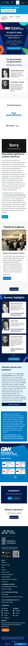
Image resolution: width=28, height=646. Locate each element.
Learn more (7, 278)
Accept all (20, 644)
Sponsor (4, 217)
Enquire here (14, 517)
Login (22, 2)
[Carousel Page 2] (14, 355)
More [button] (3, 19)
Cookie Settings (5, 577)
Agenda (11, 16)
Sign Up (5, 630)
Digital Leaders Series (7, 602)
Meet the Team (5, 565)
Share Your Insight (6, 589)
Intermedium (5, 605)
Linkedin (6, 610)
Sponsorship (4, 594)
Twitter (6, 615)
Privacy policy (20, 638)
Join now (18, 2)
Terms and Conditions (7, 574)
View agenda (14, 289)
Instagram (6, 618)
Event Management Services (9, 586)
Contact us (16, 498)
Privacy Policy (5, 572)
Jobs (2, 567)
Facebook (6, 613)
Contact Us (4, 581)
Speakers (18, 16)
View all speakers (14, 359)
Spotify (17, 613)
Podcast (3, 569)
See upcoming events (8, 10)
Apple (16, 615)
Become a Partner (14, 404)
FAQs (9, 498)
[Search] (12, 2)
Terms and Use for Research (9, 579)
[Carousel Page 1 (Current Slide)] (13, 355)
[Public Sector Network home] (5, 2)
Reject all (7, 644)
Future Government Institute (10, 600)
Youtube (18, 610)
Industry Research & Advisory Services (12, 596)
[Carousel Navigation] (14, 95)
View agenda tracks (14, 48)
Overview (4, 16)
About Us (4, 562)
